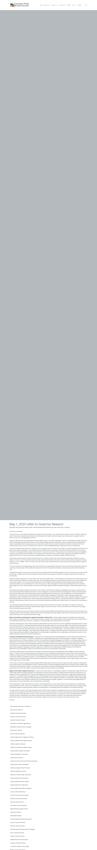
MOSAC (69, 5)
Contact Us (62, 5)
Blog (41, 5)
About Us (54, 5)
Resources (46, 5)
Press (73, 5)
